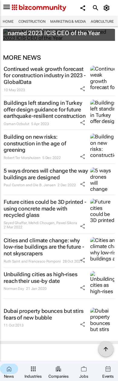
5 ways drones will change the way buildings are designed (46, 174)
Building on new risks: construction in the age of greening (35, 143)
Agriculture (102, 21)
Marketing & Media (68, 21)
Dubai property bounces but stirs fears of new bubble (44, 314)
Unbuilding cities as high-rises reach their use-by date (40, 277)
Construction (32, 21)
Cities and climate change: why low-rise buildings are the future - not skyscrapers (44, 247)
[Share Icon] (83, 89)
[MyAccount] (107, 7)
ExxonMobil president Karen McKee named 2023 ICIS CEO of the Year (57, 30)
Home (8, 21)
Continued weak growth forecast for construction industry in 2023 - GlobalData (45, 75)
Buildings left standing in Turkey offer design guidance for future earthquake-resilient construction (45, 109)
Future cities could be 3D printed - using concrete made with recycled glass (45, 208)
